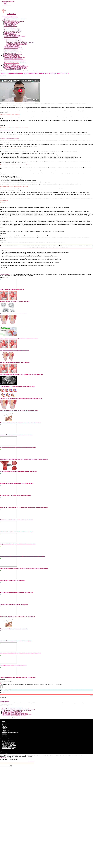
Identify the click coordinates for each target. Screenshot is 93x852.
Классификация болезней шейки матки (9, 20)
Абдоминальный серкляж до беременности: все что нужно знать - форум (18, 447)
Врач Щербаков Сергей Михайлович (9, 747)
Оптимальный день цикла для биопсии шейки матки (12, 711)
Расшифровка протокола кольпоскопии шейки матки (16, 41)
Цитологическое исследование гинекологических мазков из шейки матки (19, 42)
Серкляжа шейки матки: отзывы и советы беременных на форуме (16, 640)
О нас (3, 722)
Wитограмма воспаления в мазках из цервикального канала (15, 67)
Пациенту (4, 728)
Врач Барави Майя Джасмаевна (8, 749)
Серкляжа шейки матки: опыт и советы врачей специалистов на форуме (17, 386)
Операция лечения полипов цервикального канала (13, 59)
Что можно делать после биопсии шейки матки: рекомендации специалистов (16, 710)
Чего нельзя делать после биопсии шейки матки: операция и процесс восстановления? (18, 709)
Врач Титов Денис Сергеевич (7, 746)
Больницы (4, 726)
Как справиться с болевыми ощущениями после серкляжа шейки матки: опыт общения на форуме (24, 459)
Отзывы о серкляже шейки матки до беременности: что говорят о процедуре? (19, 410)
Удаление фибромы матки (9, 33)
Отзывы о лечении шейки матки (10, 17)
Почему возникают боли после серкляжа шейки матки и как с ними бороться (18, 471)
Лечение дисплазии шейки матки (10, 24)
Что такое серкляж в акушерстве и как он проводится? (13, 313)
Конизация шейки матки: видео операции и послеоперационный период (16, 255)
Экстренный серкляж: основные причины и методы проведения (15, 495)
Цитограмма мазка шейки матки (10, 53)
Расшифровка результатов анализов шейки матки (15, 39)
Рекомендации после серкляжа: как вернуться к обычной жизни (14, 265)
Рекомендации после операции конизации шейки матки (14, 57)
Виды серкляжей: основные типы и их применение (12, 580)
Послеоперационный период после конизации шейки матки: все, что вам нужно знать (18, 259)
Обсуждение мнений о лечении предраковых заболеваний (15, 18)
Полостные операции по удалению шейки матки (13, 58)
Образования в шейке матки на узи (12, 45)
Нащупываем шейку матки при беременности (12, 51)
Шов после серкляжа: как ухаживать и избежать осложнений (14, 301)
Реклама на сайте (5, 731)
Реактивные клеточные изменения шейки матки (13, 30)
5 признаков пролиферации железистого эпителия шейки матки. (14, 715)
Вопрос (3, 721)
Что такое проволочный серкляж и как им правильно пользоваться (16, 592)
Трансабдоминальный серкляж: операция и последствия (14, 604)
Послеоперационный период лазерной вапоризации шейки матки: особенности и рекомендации (20, 252)
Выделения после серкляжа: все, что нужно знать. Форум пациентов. (17, 483)
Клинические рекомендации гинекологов (9, 16)
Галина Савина (3, 75)
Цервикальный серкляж (23, 70)
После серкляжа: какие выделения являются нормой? (13, 665)
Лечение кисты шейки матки (9, 25)
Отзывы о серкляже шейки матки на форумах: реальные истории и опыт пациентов (20, 653)
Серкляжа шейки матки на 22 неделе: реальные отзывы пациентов (16, 434)
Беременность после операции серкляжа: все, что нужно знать (15, 325)
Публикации (4, 734)
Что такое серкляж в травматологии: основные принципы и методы (16, 531)
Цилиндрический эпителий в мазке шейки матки (13, 54)
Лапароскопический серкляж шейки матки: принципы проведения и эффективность (20, 422)
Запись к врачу (5, 724)
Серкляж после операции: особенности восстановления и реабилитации (17, 616)
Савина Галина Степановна (5, 274)
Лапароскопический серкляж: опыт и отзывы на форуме (13, 628)
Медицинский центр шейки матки (8, 1)
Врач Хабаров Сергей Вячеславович (9, 745)
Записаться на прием (6, 723)
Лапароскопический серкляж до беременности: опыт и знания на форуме (18, 544)
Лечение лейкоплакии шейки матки (10, 26)
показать (6, 77)
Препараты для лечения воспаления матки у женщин (14, 60)
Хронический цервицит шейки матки (13, 35)
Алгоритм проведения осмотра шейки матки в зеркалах (16, 43)
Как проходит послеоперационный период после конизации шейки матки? (16, 256)
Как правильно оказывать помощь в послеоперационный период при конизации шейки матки (20, 258)
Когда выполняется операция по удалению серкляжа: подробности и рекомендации (18, 262)
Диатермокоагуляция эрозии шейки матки (12, 56)
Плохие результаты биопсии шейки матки (14, 40)
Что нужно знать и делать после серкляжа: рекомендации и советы (16, 519)
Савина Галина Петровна (4, 701)
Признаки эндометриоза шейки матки (11, 37)
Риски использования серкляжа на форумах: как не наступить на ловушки (18, 677)
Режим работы (5, 727)
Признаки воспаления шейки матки (10, 52)
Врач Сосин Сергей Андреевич (8, 743)
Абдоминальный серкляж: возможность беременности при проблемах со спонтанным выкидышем (24, 568)
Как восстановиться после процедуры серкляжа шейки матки (15, 362)
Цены (5, 3)
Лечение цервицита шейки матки (10, 34)
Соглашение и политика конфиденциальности (10, 732)
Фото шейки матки (7, 19)
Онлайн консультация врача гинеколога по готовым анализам (13, 65)
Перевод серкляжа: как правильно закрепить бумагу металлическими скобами (19, 338)
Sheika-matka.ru (2, 70)
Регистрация (4, 736)
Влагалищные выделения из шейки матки (12, 22)
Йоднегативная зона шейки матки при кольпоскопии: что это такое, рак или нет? (17, 714)
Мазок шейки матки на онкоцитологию (11, 50)
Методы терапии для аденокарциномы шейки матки (14, 21)
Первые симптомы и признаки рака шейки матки (13, 61)
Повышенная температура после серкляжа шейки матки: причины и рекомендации (18, 263)
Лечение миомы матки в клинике (10, 27)
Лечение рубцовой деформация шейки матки (12, 31)
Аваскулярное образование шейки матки (11, 46)
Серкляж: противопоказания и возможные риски (12, 289)
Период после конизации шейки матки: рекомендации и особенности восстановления (18, 253)
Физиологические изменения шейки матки (12, 32)
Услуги (5, 2)
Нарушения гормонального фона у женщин (12, 28)
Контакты (4, 733)
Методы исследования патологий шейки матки (13, 38)
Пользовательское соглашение (6, 753)
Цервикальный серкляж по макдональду (11, 63)
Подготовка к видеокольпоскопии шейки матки (13, 47)
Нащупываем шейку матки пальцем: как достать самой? (12, 707)
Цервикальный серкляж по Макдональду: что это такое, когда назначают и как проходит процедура (24, 507)
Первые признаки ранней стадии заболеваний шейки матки (15, 62)
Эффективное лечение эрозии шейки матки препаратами (14, 36)
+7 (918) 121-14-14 (31, 760)
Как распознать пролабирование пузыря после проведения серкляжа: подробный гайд (21, 398)
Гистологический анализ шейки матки (11, 48)
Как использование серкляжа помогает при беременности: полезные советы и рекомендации (22, 556)
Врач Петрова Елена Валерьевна (8, 744)
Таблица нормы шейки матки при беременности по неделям (15, 68)
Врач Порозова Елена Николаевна (8, 741)
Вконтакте (4, 725)
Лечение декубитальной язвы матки (11, 23)
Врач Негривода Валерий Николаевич (9, 740)
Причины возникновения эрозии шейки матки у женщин (16, 44)
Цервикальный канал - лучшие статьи (12, 70)
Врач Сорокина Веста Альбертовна (8, 742)
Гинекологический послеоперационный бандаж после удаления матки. (15, 713)
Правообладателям (5, 730)
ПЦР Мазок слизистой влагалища (10, 49)
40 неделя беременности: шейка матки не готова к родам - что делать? (15, 708)
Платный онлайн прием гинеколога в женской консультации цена (16, 66)
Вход (3, 735)
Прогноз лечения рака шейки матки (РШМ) (12, 29)
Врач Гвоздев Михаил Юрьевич (8, 748)
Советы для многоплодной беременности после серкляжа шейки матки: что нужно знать (21, 374)
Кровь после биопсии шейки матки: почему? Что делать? (12, 712)
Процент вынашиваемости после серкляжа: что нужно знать (14, 350)
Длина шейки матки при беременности (13, 69)
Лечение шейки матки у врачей (10, 64)
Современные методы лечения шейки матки (10, 55)
